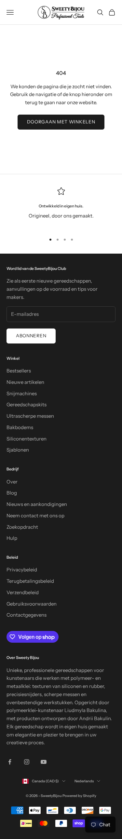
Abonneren (31, 336)
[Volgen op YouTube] (43, 762)
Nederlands (84, 781)
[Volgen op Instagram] (26, 762)
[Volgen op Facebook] (10, 762)
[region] (61, 207)
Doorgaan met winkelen (61, 122)
